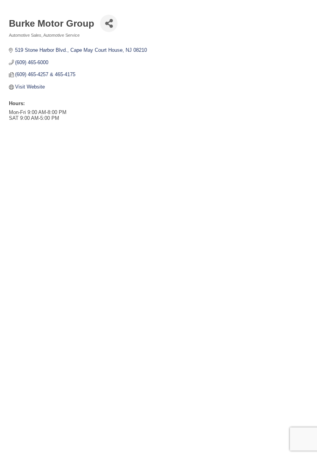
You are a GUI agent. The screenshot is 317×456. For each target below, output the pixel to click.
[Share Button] (109, 23)
